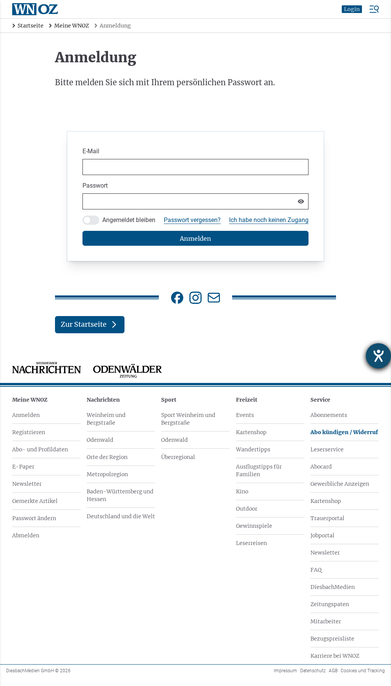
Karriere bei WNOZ (334, 655)
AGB (333, 670)
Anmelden (26, 415)
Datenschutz (313, 670)
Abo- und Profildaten (40, 449)
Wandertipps (253, 449)
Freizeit (246, 399)
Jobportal (322, 535)
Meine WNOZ (29, 399)
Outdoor (246, 508)
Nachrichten (103, 399)
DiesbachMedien (332, 587)
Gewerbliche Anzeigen (339, 483)
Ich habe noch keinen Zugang (269, 220)
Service (320, 399)
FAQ (316, 569)
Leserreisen (251, 543)
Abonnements (328, 415)
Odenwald (100, 439)
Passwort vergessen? (192, 220)
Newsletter (27, 483)
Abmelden (25, 535)
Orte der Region (107, 457)
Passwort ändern (34, 518)
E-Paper (23, 466)
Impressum (285, 670)
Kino (242, 491)
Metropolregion (107, 474)
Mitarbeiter (325, 621)
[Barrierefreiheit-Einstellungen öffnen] (378, 355)
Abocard (321, 466)
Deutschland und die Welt (121, 516)
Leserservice (327, 449)
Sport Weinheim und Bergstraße (188, 419)
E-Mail (90, 151)
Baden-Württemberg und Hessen (120, 495)
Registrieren (28, 432)
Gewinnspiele (254, 525)
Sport (168, 399)
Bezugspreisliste (332, 638)
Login (352, 9)
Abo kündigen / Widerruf (344, 432)
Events (245, 415)
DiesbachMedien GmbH (38, 670)
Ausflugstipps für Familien (259, 470)
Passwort (95, 185)
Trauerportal (327, 518)
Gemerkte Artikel (35, 501)
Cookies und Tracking (363, 670)
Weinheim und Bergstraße (106, 419)
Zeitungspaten (329, 604)
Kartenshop (251, 432)
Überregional (178, 457)
